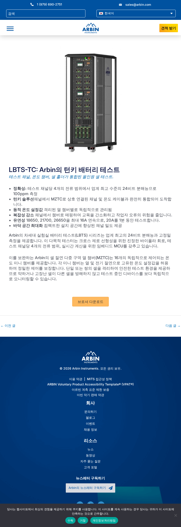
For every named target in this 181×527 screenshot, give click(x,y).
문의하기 (90, 411)
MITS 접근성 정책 (99, 379)
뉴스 (90, 449)
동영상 (90, 455)
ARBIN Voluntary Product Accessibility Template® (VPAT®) (90, 384)
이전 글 (7, 326)
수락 (71, 520)
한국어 (109, 13)
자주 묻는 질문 (90, 461)
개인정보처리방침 (104, 520)
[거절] (175, 515)
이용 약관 (75, 379)
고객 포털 (90, 467)
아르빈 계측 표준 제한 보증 (90, 389)
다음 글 (173, 326)
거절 (83, 520)
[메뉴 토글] (10, 28)
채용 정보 (90, 429)
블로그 (90, 417)
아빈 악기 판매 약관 (90, 395)
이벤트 (90, 423)
